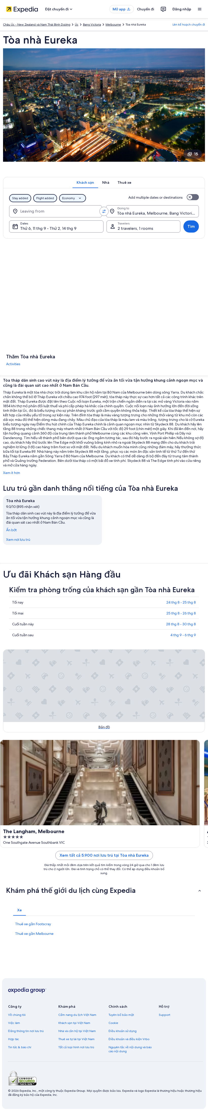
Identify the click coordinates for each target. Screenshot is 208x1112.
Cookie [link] (113, 1023)
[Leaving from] (55, 211)
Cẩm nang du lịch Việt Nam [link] (77, 1015)
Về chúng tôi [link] (17, 1015)
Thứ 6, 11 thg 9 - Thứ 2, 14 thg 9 (48, 228)
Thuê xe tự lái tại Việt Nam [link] (76, 1039)
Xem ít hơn (11, 472)
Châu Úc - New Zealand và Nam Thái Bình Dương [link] (36, 25)
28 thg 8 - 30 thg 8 (181, 624)
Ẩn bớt (11, 530)
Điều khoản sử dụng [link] (122, 1031)
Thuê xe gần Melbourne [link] (34, 933)
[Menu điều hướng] (199, 9)
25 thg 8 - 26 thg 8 (181, 613)
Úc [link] (76, 25)
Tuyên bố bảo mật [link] (121, 1015)
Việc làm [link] (14, 1023)
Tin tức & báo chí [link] (19, 1047)
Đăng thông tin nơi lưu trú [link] (26, 1031)
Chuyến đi (145, 9)
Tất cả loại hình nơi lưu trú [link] (76, 1047)
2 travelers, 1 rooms (135, 228)
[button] (104, 890)
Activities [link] (13, 364)
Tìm (191, 226)
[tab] (85, 182)
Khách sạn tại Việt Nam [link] (74, 1023)
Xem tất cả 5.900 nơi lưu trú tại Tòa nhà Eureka (104, 855)
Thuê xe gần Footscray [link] (33, 924)
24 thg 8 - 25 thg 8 (181, 602)
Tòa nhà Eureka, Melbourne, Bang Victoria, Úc (158, 213)
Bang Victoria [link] (92, 25)
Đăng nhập (181, 9)
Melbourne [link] (113, 25)
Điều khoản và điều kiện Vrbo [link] (129, 1039)
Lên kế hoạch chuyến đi (188, 25)
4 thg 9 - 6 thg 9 (183, 635)
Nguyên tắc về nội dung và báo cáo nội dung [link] (130, 1049)
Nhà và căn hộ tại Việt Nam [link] (77, 1031)
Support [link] (164, 1015)
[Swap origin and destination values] (104, 211)
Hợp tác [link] (13, 1039)
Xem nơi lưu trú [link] (18, 539)
